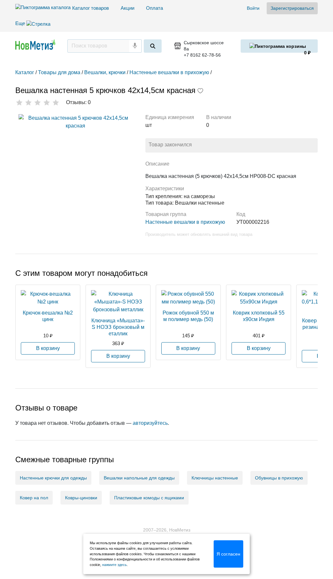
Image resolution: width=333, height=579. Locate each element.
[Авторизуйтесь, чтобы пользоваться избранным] (200, 91)
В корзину (48, 348)
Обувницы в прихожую (279, 477)
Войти (253, 8)
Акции (127, 8)
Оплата (154, 8)
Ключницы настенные (215, 477)
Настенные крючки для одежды (53, 477)
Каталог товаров (90, 8)
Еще (20, 23)
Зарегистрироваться (292, 8)
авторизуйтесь (150, 423)
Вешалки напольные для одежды (139, 477)
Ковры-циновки (81, 497)
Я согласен (228, 554)
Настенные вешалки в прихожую (185, 222)
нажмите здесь (114, 565)
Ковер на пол (34, 497)
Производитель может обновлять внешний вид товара (198, 234)
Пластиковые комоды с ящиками (149, 497)
